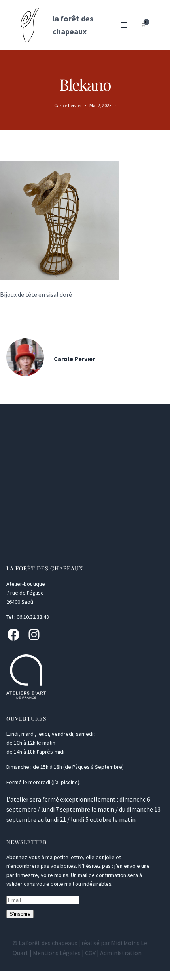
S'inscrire (19, 914)
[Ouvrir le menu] (124, 25)
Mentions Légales (57, 953)
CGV (90, 953)
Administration (121, 953)
